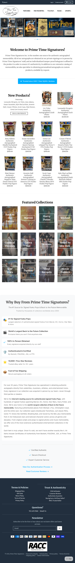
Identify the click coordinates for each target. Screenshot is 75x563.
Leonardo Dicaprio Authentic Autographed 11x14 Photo (65, 111)
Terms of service (64, 554)
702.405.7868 (33, 511)
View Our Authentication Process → (37, 467)
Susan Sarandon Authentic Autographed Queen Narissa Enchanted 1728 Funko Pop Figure (28, 144)
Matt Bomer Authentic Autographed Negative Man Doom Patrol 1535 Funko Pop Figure (10, 178)
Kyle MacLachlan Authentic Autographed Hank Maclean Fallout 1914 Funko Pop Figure (65, 178)
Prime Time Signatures (17, 554)
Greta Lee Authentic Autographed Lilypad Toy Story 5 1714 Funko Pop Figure (46, 144)
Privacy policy (54, 554)
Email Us (43, 511)
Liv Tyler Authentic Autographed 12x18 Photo (46, 111)
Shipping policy (30, 555)
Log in (52, 2)
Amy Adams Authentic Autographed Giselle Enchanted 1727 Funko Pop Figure (10, 144)
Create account (59, 2)
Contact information (43, 555)
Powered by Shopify (32, 554)
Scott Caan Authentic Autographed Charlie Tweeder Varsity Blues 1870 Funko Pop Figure (46, 178)
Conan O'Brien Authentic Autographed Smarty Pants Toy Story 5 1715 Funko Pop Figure (65, 144)
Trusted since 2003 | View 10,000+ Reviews (39, 81)
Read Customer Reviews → (37, 471)
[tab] (34, 39)
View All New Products (19, 113)
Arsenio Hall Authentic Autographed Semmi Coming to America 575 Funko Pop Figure (28, 178)
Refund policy (44, 554)
